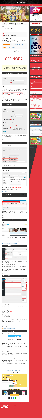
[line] (15, 398)
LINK (27, 403)
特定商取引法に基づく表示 (20, 403)
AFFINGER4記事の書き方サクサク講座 (9, 328)
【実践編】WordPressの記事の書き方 (36, 70)
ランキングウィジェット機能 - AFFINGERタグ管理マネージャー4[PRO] (36, 102)
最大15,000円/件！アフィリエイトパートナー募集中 (36, 122)
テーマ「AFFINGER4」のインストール (12, 47)
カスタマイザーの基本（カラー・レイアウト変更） (9, 243)
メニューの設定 (4, 191)
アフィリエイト (24, 5)
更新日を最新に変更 (33, 93)
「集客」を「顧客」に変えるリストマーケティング (36, 73)
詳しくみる (14, 387)
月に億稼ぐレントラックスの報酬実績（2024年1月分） (14, 370)
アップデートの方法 (33, 88)
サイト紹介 (37, 5)
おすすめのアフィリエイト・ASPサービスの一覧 (36, 77)
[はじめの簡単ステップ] (13, 398)
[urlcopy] (19, 398)
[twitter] (9, 398)
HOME (15, 403)
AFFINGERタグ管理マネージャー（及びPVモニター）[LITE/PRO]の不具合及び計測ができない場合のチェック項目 (36, 105)
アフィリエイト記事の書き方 (36, 67)
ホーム (5, 5)
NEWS (15, 405)
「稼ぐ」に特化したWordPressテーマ (5, 405)
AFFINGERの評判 (11, 5)
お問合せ (25, 403)
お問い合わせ (31, 5)
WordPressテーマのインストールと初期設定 (36, 61)
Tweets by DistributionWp (34, 111)
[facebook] (11, 398)
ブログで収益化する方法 (36, 55)
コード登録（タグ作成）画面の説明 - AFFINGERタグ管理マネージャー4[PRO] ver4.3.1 (36, 99)
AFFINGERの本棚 (33, 91)
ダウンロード (18, 5)
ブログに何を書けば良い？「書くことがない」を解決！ (36, 64)
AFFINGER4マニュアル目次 (14, 336)
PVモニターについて (33, 108)
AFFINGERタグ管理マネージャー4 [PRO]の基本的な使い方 (35, 96)
